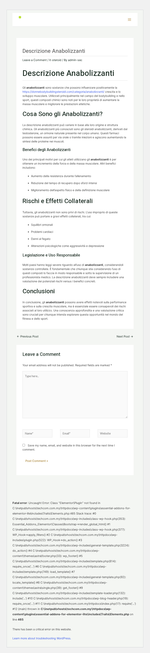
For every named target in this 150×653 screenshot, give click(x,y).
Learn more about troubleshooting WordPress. (41, 638)
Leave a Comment (34, 60)
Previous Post (27, 336)
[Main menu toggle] (129, 19)
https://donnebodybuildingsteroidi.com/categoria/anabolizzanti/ (63, 91)
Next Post (125, 336)
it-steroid (55, 60)
